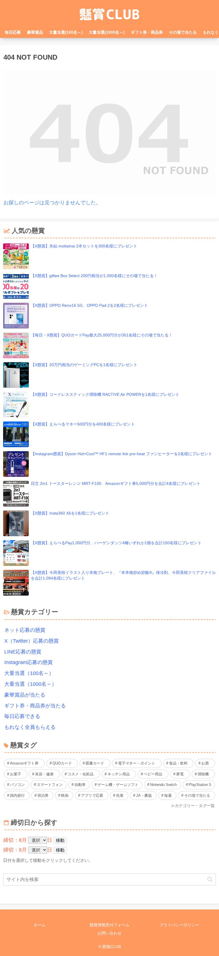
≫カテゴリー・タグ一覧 (193, 805)
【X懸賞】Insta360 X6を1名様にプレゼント (70, 513)
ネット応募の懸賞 (24, 630)
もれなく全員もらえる (30, 727)
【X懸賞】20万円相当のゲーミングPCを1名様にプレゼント (84, 364)
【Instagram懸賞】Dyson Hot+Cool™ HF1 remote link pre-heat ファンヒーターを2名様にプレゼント (121, 453)
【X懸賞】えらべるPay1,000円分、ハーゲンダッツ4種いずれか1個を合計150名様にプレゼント (116, 542)
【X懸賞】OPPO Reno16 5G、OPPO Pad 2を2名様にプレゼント (89, 305)
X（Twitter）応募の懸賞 (31, 641)
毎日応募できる (22, 716)
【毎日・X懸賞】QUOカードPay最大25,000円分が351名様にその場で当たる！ (102, 335)
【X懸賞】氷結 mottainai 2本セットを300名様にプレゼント (84, 246)
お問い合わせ (109, 933)
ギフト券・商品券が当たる (35, 706)
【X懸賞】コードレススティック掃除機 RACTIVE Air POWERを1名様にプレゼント (105, 394)
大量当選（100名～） (29, 673)
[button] (210, 879)
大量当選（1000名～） (30, 684)
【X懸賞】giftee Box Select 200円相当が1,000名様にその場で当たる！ (94, 275)
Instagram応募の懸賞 (28, 662)
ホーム (40, 925)
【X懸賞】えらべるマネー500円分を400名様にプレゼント (83, 424)
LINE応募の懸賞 (22, 652)
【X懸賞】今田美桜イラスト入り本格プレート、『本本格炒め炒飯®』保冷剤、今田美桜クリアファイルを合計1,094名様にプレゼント (123, 575)
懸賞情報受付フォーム (109, 925)
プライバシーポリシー (179, 925)
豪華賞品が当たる (24, 695)
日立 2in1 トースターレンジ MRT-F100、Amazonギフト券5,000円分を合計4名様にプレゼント (115, 483)
